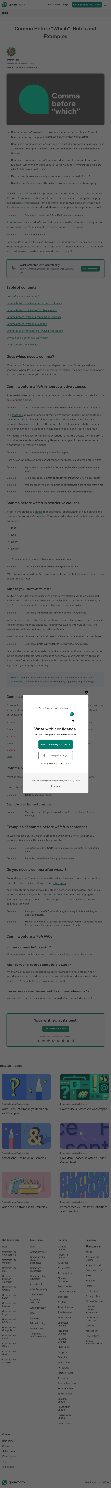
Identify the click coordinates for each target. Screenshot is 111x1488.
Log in (67, 763)
